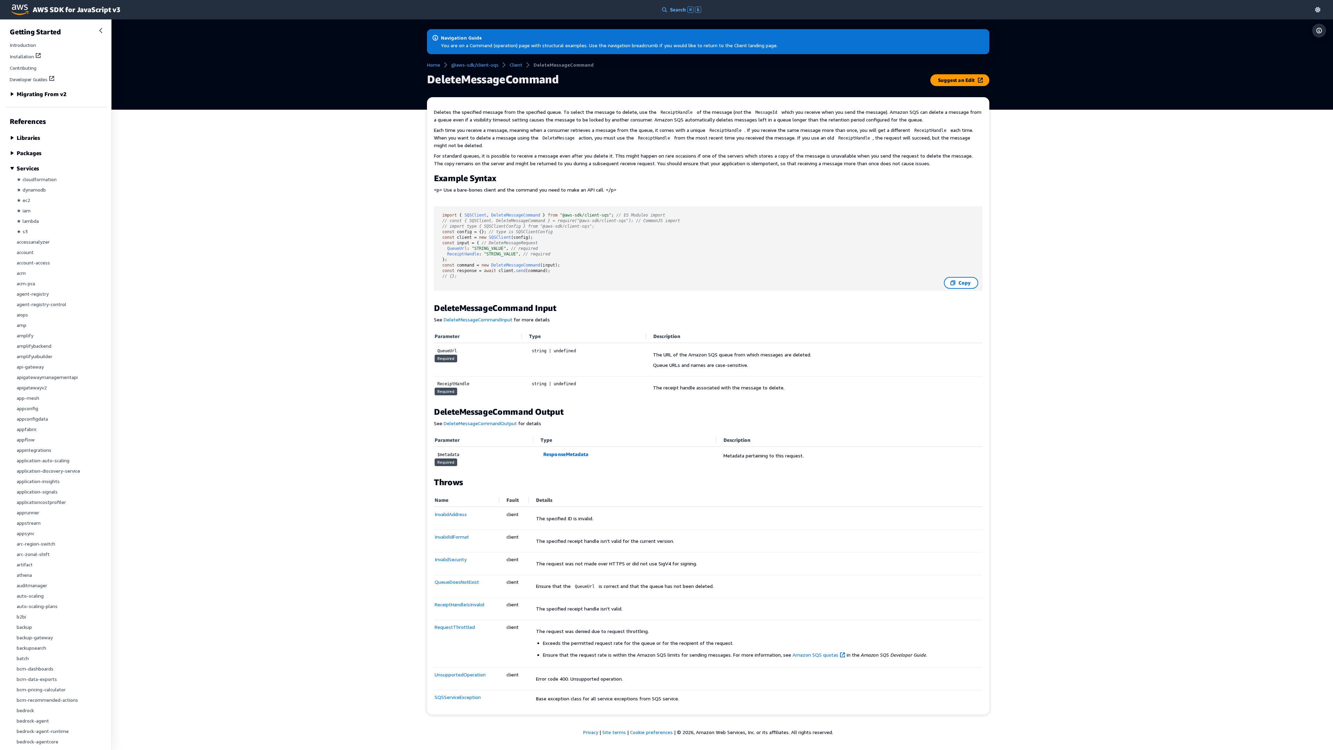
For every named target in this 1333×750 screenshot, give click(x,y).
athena (24, 575)
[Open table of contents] (1319, 30)
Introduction (23, 45)
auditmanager (32, 585)
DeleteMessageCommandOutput (480, 423)
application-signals (37, 492)
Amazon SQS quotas (815, 655)
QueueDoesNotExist (457, 582)
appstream (29, 523)
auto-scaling (30, 596)
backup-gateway (35, 637)
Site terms (614, 732)
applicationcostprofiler (41, 502)
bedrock (25, 710)
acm (21, 273)
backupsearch (31, 648)
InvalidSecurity (451, 559)
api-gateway (30, 367)
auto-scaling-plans (37, 606)
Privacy (590, 732)
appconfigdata (32, 419)
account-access (33, 263)
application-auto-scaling (43, 460)
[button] (1318, 9)
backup (24, 627)
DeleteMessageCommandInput (478, 319)
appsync (25, 533)
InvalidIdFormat (452, 537)
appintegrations (34, 450)
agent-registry (33, 294)
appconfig (27, 408)
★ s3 (22, 231)
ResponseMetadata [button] (565, 454)
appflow (26, 440)
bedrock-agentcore (37, 741)
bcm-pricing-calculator (41, 689)
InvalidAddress (451, 514)
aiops (22, 315)
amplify (25, 335)
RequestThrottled (455, 627)
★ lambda (28, 221)
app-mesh (28, 398)
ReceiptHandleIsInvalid (459, 604)
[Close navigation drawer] (101, 30)
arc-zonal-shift (33, 554)
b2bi (21, 617)
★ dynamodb (31, 190)
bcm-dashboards (35, 669)
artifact (25, 564)
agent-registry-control (41, 304)
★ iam (24, 210)
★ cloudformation (37, 179)
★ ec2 (23, 200)
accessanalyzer (33, 242)
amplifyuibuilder (34, 356)
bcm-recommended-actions (47, 700)
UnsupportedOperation (460, 674)
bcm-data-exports (37, 679)
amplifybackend (34, 346)
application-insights (38, 481)
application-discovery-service (48, 471)
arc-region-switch (36, 544)
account (25, 252)
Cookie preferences (651, 732)
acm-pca (26, 283)
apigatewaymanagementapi (47, 377)
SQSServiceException (458, 697)
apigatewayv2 (32, 387)
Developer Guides (29, 79)
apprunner (28, 512)
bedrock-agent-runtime (43, 731)
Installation (22, 56)
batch (23, 658)
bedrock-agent (33, 721)
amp (21, 325)
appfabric (27, 429)
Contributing (23, 68)
